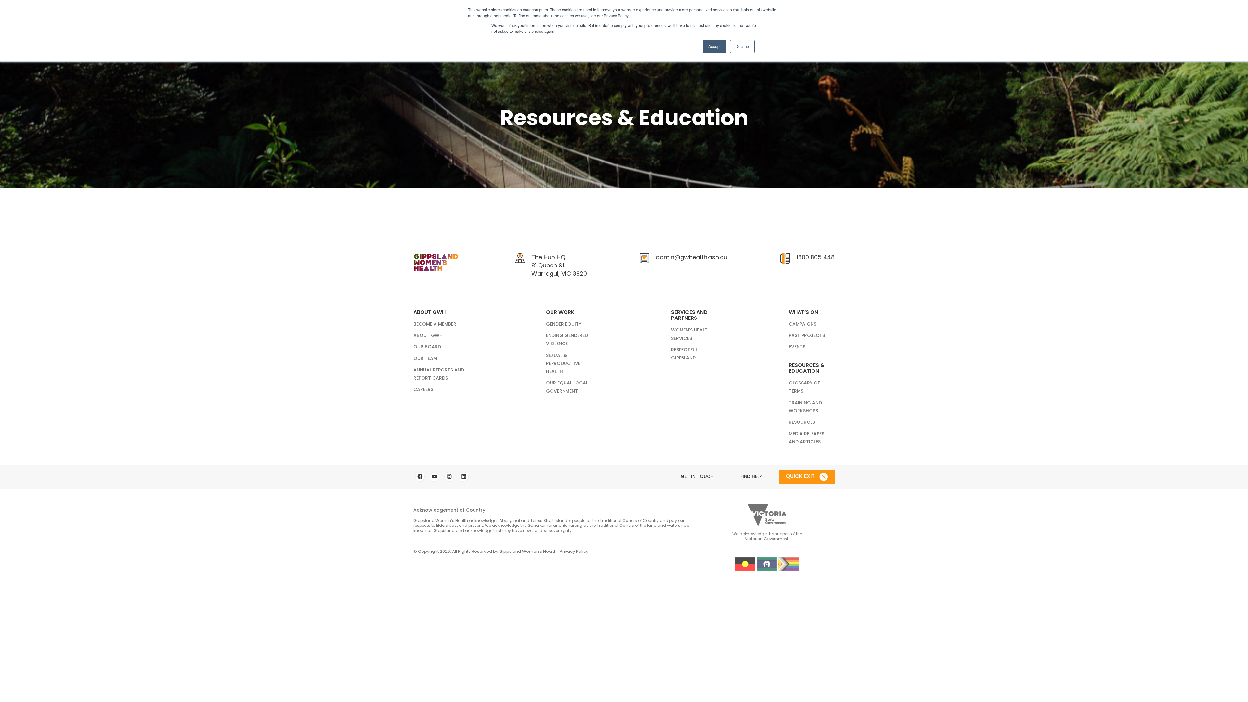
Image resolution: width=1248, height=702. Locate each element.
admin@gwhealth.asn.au (691, 257)
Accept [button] (714, 46)
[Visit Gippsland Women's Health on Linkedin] (464, 477)
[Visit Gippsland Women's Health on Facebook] (420, 477)
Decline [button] (742, 46)
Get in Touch (697, 476)
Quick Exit (801, 476)
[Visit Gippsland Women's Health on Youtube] (434, 477)
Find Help (751, 476)
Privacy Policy (574, 551)
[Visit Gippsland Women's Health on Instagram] (449, 477)
